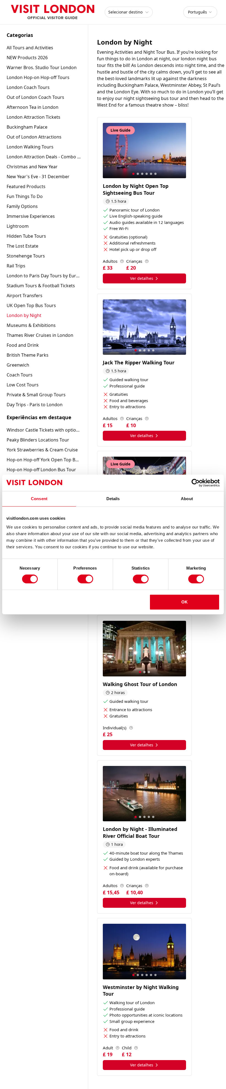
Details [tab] (113, 498)
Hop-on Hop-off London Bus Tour (41, 470)
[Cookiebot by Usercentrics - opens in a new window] (195, 483)
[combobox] (200, 12)
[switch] (85, 579)
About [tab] (187, 498)
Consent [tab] (39, 498)
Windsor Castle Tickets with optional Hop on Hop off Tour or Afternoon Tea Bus (44, 430)
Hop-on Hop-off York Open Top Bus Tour (44, 460)
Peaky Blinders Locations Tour (38, 440)
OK (184, 602)
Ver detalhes (141, 278)
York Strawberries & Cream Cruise (42, 450)
